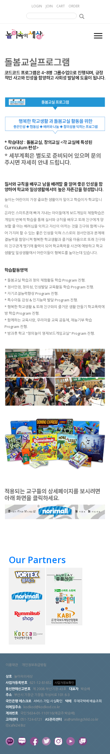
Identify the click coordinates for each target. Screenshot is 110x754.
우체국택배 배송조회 (88, 701)
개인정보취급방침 (34, 664)
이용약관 (12, 664)
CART (60, 6)
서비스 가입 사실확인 (48, 701)
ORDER (74, 6)
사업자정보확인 (64, 682)
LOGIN (37, 6)
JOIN (49, 6)
